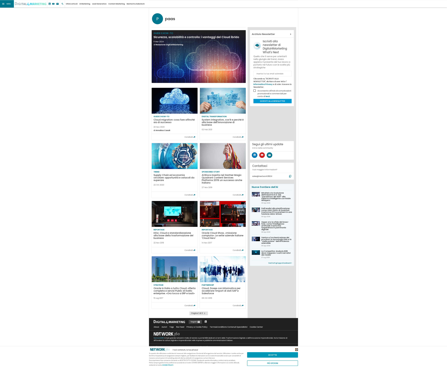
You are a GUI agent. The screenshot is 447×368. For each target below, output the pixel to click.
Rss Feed (180, 327)
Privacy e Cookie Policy (196, 327)
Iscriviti (272, 101)
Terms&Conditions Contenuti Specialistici (228, 327)
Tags (171, 327)
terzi (267, 96)
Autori (164, 327)
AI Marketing (84, 4)
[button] (7, 4)
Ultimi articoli (72, 4)
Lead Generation (99, 4)
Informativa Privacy (263, 84)
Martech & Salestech (136, 4)
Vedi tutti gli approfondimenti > (280, 263)
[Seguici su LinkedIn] (254, 155)
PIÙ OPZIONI (272, 363)
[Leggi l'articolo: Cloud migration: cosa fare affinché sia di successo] (175, 114)
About (156, 327)
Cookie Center (256, 327)
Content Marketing (116, 4)
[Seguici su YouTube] (262, 155)
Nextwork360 (159, 338)
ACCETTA (272, 354)
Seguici (194, 321)
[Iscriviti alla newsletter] (269, 155)
